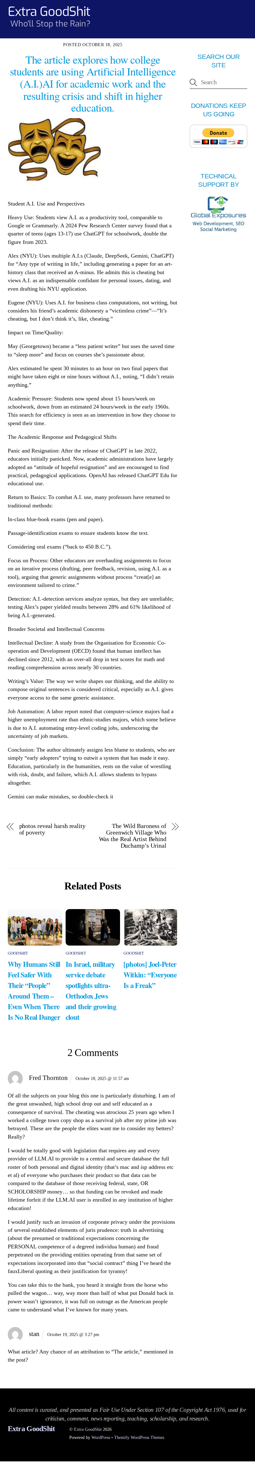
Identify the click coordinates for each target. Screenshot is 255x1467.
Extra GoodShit (88, 1429)
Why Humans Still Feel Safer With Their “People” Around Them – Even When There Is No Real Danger (34, 990)
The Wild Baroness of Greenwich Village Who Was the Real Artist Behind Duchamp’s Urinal (132, 836)
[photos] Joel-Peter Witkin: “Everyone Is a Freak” (150, 974)
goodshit (18, 953)
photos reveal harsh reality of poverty (52, 829)
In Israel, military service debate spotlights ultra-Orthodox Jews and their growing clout (91, 990)
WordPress (100, 1437)
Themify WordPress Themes (139, 1437)
